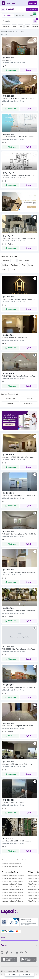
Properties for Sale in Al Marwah (12, 881)
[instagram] (2, 952)
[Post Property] (23, 9)
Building (35, 26)
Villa (14, 26)
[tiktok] (7, 952)
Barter (32, 15)
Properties (7, 15)
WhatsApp (12, 70)
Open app (32, 3)
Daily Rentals (19, 15)
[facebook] (12, 952)
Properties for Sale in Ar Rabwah (12, 892)
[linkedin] (16, 952)
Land (20, 26)
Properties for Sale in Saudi (17, 860)
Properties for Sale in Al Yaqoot (12, 884)
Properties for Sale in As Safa (11, 898)
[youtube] (21, 952)
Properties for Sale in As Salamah (13, 901)
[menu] (3, 9)
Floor (27, 26)
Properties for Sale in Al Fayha (12, 878)
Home (4, 860)
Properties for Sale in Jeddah (11, 863)
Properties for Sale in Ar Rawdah (12, 895)
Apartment (6, 26)
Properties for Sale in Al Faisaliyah (13, 875)
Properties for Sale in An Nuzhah (12, 890)
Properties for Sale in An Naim (11, 887)
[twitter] (26, 952)
